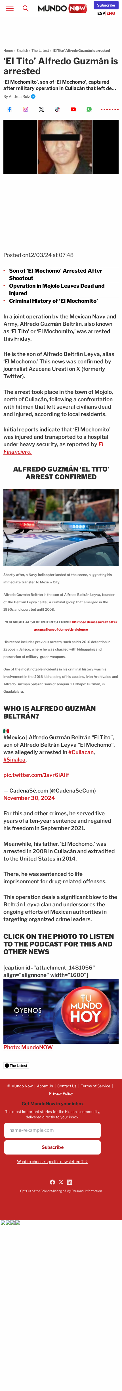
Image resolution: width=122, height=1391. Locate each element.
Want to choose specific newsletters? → (52, 1161)
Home (8, 50)
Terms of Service (95, 1086)
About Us (45, 1086)
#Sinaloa (14, 759)
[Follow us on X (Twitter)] (61, 1182)
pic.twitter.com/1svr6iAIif (36, 775)
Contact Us (67, 1086)
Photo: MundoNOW (28, 1047)
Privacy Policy (61, 1093)
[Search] (25, 8)
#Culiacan (81, 752)
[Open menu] (9, 8)
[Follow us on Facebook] (52, 1182)
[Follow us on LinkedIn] (69, 1182)
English (22, 50)
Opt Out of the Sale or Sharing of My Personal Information (61, 1191)
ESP (101, 13)
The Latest (40, 50)
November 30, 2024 (29, 798)
